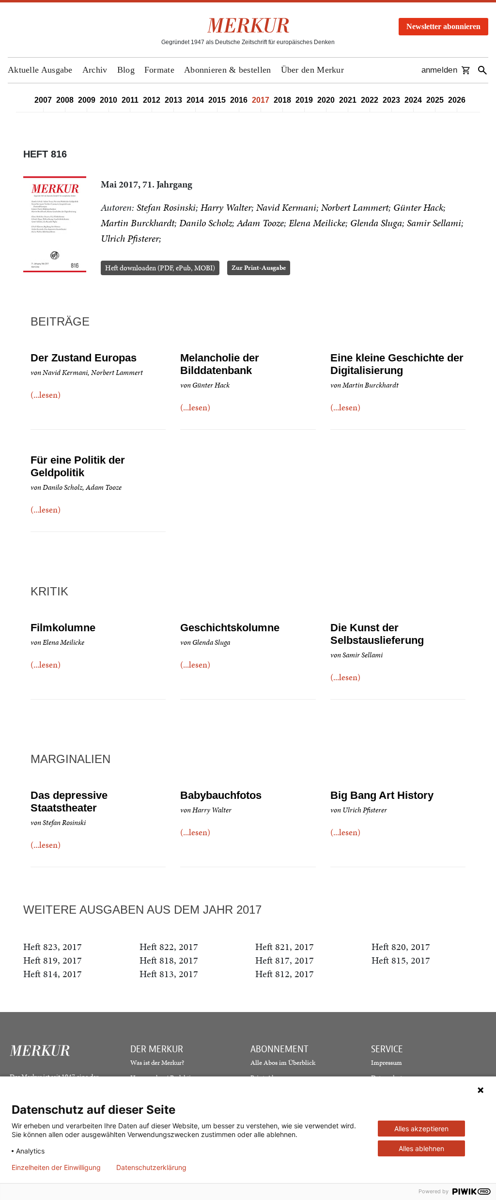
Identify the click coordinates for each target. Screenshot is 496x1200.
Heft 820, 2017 (401, 946)
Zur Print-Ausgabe (259, 267)
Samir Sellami (434, 223)
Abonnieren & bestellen (227, 70)
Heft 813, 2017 (169, 974)
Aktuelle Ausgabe (40, 70)
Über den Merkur (312, 70)
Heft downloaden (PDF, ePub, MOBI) (160, 268)
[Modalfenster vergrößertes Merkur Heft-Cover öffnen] (54, 224)
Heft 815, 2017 (401, 960)
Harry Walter (226, 207)
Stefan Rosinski (166, 207)
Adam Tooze (260, 223)
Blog (126, 70)
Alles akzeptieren (421, 1128)
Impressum (386, 1062)
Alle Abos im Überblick (282, 1062)
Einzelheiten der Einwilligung (56, 1167)
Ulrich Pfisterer (130, 238)
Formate (159, 70)
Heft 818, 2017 (169, 960)
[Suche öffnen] (482, 70)
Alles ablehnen (421, 1148)
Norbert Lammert (354, 207)
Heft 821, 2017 (284, 946)
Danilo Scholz (205, 223)
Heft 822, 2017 (169, 946)
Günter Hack (418, 207)
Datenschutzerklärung (151, 1167)
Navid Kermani (286, 207)
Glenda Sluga (376, 223)
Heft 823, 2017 (52, 946)
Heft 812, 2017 (284, 974)
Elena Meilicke (317, 223)
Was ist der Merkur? (157, 1062)
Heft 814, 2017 (52, 974)
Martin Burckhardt (137, 223)
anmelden (439, 70)
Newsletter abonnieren (443, 26)
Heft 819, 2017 (52, 960)
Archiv (95, 70)
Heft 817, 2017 (284, 960)
